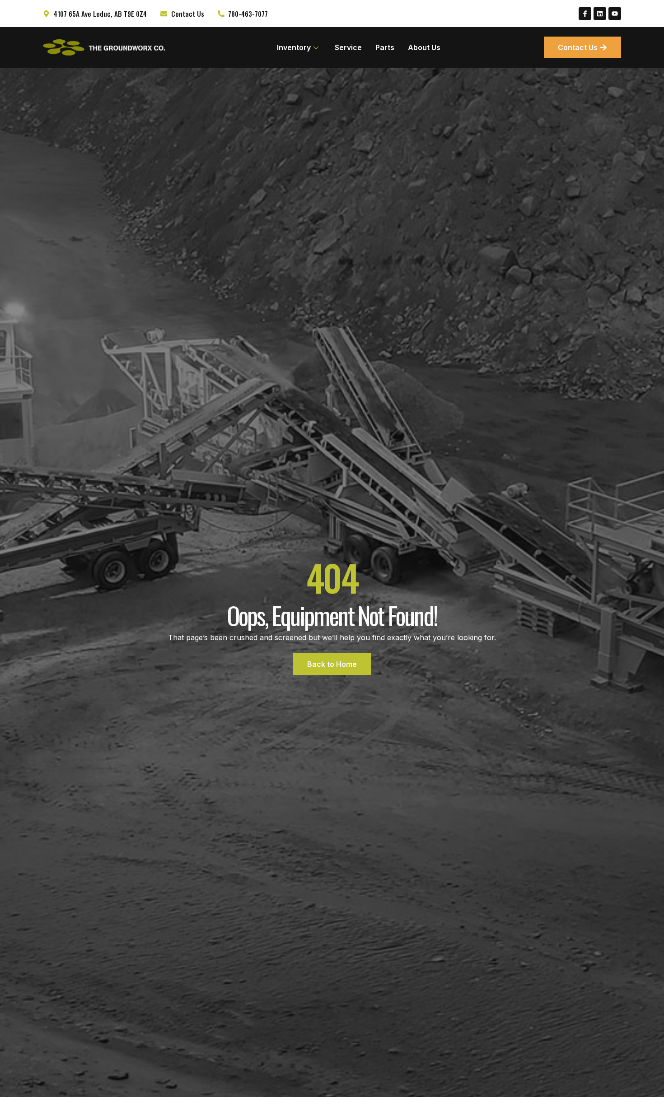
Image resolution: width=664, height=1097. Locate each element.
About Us (424, 47)
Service (348, 47)
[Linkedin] (600, 13)
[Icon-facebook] (585, 13)
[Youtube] (614, 13)
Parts (384, 47)
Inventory (294, 47)
